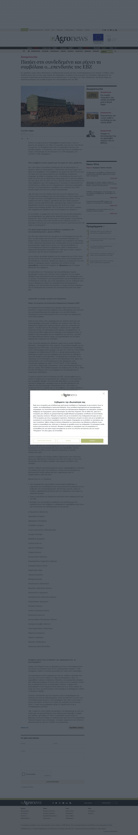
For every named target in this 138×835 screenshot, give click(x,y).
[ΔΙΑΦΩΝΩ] (104, 394)
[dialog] (69, 417)
